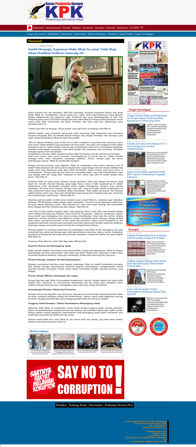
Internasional (53, 27)
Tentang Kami (78, 405)
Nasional (38, 27)
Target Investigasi (144, 33)
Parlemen (122, 27)
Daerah (110, 27)
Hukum (76, 27)
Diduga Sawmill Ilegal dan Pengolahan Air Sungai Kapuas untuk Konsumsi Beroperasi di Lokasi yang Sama (147, 118)
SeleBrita (113, 33)
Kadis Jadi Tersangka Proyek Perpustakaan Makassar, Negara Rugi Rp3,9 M (146, 292)
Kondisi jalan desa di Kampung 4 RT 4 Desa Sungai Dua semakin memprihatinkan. (146, 146)
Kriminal (88, 27)
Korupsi (100, 27)
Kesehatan (66, 33)
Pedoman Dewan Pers (119, 405)
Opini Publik (126, 33)
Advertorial (80, 33)
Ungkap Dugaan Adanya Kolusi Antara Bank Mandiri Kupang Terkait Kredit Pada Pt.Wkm (146, 263)
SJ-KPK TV (136, 27)
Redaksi (61, 405)
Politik (66, 27)
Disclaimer (96, 405)
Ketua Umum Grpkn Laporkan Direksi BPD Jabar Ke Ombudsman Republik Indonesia (146, 174)
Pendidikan (53, 33)
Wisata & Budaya (97, 33)
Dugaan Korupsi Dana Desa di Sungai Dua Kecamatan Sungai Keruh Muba (146, 236)
